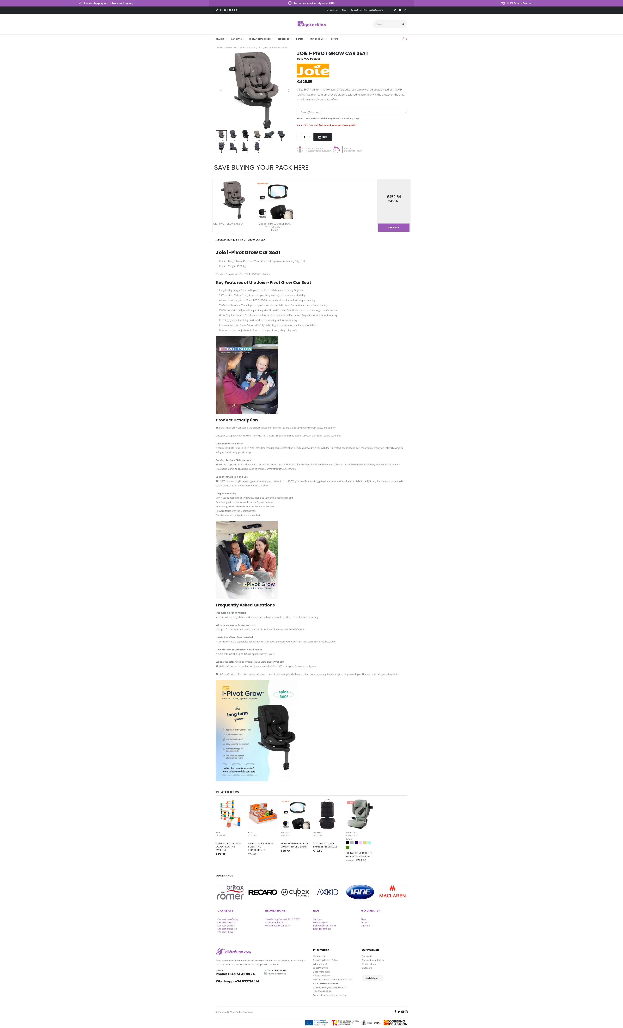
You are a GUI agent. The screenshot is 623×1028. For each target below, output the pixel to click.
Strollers (317, 919)
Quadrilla (220, 835)
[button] (404, 38)
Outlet (364, 922)
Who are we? (320, 964)
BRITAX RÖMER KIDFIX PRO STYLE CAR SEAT (359, 854)
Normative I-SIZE (274, 922)
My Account (319, 956)
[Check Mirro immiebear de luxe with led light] (295, 814)
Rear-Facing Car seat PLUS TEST (282, 919)
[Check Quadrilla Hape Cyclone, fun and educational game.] (230, 814)
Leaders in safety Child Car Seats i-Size (234, 47)
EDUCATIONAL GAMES (260, 39)
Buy (324, 137)
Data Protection (321, 971)
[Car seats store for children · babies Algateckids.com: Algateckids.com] (312, 24)
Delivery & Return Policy (325, 960)
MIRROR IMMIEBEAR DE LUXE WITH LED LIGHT (295, 845)
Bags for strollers (322, 928)
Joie (258, 47)
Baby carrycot (320, 922)
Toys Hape (252, 835)
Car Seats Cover (225, 931)
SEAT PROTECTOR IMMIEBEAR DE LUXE (325, 845)
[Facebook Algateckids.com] (390, 10)
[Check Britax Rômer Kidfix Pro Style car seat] (360, 814)
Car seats (367, 956)
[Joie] (392, 892)
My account (332, 10)
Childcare (367, 967)
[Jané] (360, 892)
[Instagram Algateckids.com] (405, 10)
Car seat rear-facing (227, 919)
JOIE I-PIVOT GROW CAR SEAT (276, 47)
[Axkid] (327, 892)
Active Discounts (321, 975)
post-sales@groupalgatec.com (368, 10)
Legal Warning (320, 967)
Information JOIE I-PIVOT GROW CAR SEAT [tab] (241, 239)
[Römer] (230, 892)
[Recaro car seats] (262, 892)
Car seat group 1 (226, 925)
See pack (393, 227)
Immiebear (285, 835)
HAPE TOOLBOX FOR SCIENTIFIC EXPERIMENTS (261, 847)
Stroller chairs (369, 964)
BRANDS (220, 39)
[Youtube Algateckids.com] (400, 10)
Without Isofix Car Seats (278, 925)
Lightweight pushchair (324, 925)
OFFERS (335, 39)
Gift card (365, 925)
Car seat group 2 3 (227, 928)
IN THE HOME (317, 39)
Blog (344, 10)
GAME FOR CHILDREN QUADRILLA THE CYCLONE (229, 847)
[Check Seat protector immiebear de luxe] (327, 814)
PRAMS (300, 39)
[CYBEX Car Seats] (295, 892)
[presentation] (220, 90)
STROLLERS (283, 39)
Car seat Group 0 (226, 922)
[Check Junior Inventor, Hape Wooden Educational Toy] (262, 814)
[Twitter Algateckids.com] (395, 10)
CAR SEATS (236, 39)
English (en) (372, 978)
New (363, 919)
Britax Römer (352, 835)
